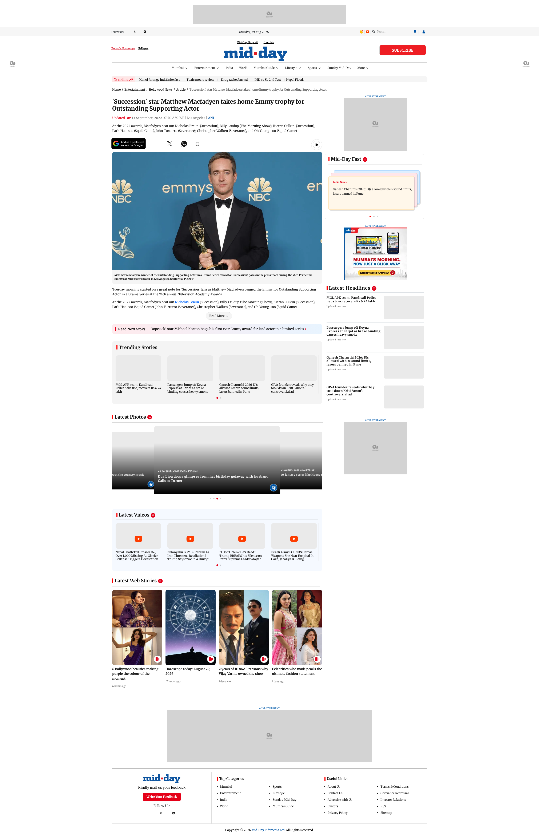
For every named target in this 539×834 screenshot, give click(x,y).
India (229, 68)
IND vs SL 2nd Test (268, 80)
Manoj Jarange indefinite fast (159, 80)
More (361, 68)
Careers (333, 806)
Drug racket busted (234, 80)
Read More (216, 316)
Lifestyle (291, 68)
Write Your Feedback (162, 797)
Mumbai (178, 68)
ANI (211, 118)
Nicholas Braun (187, 302)
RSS (383, 806)
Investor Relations (393, 800)
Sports (312, 68)
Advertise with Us (340, 800)
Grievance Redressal (394, 793)
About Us (334, 786)
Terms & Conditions (394, 786)
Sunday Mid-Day (339, 68)
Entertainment (204, 68)
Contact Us (335, 793)
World (243, 68)
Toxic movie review (200, 80)
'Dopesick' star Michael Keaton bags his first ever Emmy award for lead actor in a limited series (227, 329)
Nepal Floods (295, 80)
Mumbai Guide (264, 68)
